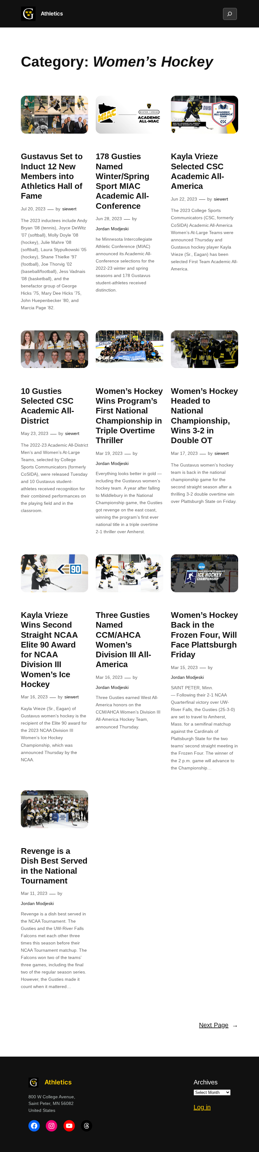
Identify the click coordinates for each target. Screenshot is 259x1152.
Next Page (218, 1025)
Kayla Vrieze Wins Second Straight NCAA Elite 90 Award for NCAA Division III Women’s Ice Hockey (49, 649)
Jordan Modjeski (112, 228)
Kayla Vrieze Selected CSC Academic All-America (197, 171)
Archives (206, 1082)
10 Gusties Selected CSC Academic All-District (47, 405)
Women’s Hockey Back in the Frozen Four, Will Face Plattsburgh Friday (204, 634)
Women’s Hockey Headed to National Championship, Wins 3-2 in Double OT (204, 415)
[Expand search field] (229, 14)
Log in (202, 1107)
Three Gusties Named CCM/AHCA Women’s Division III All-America (123, 639)
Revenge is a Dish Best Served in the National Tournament (54, 865)
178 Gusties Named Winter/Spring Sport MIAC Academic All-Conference (122, 181)
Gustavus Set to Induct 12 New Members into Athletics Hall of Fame (52, 176)
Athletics (52, 13)
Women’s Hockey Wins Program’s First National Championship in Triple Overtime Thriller (129, 415)
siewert (69, 208)
